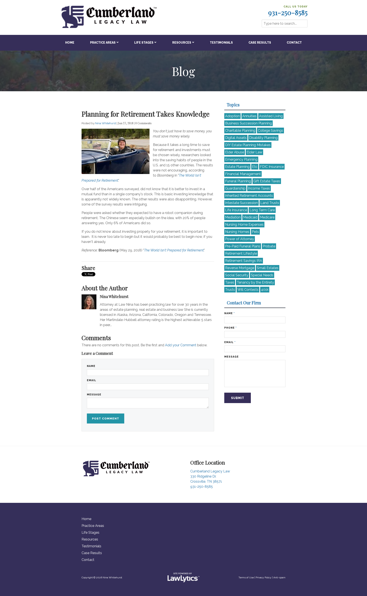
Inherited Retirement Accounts (249, 196)
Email (91, 380)
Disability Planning (263, 138)
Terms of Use (246, 577)
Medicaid (250, 217)
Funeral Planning (238, 181)
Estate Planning (237, 167)
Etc (254, 167)
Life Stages (143, 42)
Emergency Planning (241, 159)
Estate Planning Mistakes (248, 145)
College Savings (270, 130)
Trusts (230, 290)
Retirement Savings (243, 261)
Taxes (229, 282)
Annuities (249, 116)
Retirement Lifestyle (241, 253)
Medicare (267, 217)
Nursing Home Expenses (244, 224)
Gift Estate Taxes (266, 181)
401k (264, 290)
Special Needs (262, 275)
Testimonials (221, 42)
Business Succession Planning (248, 123)
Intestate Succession (241, 203)
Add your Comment (180, 345)
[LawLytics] (183, 577)
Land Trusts (269, 203)
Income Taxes (259, 188)
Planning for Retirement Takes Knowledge (146, 113)
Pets (255, 232)
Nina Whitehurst (106, 123)
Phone (230, 327)
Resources (181, 42)
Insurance (272, 167)
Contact (294, 42)
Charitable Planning (240, 130)
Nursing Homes (237, 232)
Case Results (259, 42)
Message (94, 394)
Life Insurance (236, 210)
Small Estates (267, 268)
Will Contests (247, 290)
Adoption (232, 116)
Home (69, 42)
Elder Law (254, 152)
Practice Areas (103, 42)
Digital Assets (236, 138)
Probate (269, 246)
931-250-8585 (288, 12)
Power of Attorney (239, 239)
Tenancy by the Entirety (255, 282)
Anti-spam (279, 577)
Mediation (233, 217)
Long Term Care (262, 210)
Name (91, 366)
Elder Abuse (234, 152)
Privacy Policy (263, 577)
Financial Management (243, 174)
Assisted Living (271, 116)
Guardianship (235, 188)
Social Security (236, 275)
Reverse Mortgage (239, 268)
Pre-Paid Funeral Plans (242, 246)
